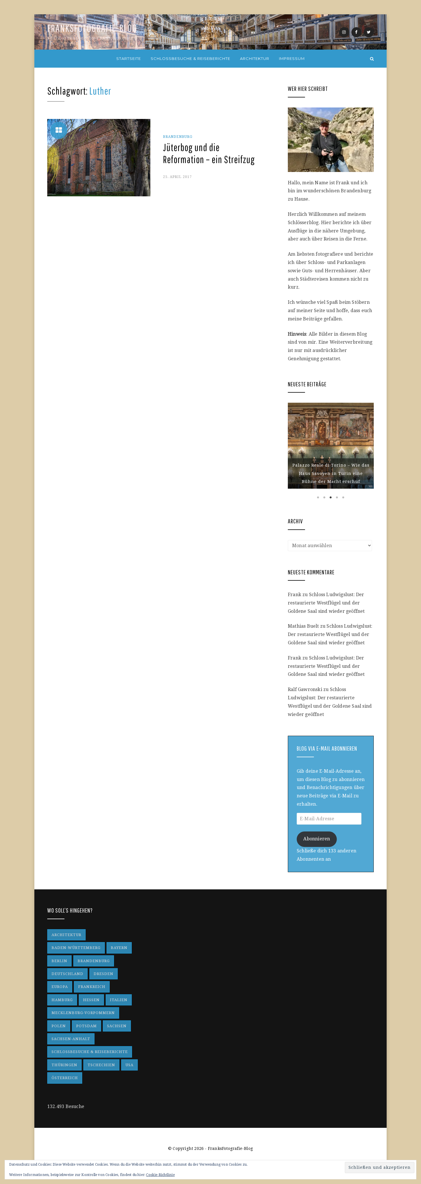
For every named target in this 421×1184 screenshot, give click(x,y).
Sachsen (117, 1026)
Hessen (91, 1000)
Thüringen (64, 1065)
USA (129, 1065)
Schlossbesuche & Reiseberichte (190, 58)
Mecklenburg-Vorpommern (83, 1013)
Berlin (59, 961)
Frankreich (91, 987)
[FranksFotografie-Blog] (49, 59)
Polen (59, 1026)
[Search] (372, 59)
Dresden (103, 974)
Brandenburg (177, 137)
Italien (118, 1000)
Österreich (65, 1078)
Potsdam (86, 1026)
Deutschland (67, 974)
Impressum (292, 58)
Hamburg (62, 1000)
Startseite (128, 58)
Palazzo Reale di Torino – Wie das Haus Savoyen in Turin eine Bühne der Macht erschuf (330, 473)
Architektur (254, 58)
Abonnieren (316, 838)
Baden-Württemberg (76, 948)
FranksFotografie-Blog (92, 28)
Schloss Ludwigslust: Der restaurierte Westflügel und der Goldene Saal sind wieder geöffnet (326, 603)
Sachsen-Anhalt (71, 1039)
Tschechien (101, 1065)
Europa (60, 987)
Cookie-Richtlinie (160, 1175)
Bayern (119, 948)
